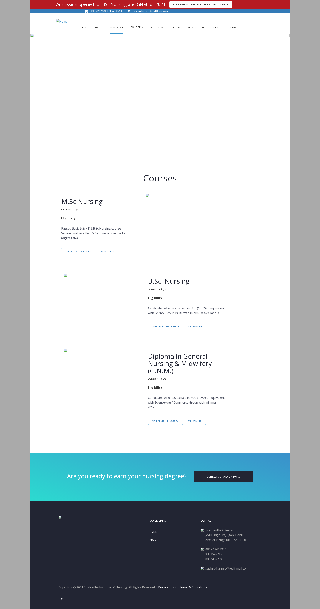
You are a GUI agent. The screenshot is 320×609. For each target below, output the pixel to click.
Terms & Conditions (193, 587)
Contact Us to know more (223, 476)
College (136, 27)
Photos (175, 27)
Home (84, 27)
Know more (108, 251)
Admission (156, 27)
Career (217, 27)
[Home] (63, 20)
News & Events (197, 27)
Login (61, 598)
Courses (115, 27)
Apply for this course (78, 251)
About (99, 27)
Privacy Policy (167, 587)
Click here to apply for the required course (200, 4)
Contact (234, 27)
